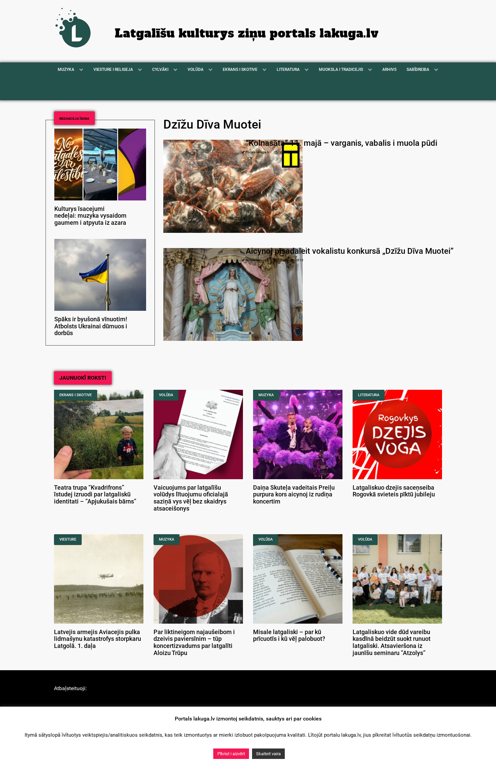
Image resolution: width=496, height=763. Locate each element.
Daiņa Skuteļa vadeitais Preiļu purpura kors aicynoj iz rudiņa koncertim (294, 494)
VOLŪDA (166, 395)
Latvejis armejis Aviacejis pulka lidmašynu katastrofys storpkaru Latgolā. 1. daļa (97, 639)
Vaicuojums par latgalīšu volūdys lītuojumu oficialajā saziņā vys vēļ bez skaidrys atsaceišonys (191, 498)
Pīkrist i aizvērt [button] (231, 753)
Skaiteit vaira (268, 753)
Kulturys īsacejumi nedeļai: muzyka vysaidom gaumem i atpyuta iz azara (90, 216)
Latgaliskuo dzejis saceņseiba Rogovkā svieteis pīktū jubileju (394, 491)
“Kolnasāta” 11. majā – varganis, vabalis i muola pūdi (341, 143)
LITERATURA (368, 395)
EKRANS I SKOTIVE (75, 395)
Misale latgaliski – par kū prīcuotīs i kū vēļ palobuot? (289, 636)
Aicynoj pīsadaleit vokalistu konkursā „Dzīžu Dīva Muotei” (349, 251)
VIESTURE (67, 539)
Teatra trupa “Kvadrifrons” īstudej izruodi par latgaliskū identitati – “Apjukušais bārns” (95, 494)
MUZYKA (266, 395)
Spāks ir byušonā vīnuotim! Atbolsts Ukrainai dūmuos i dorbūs (90, 326)
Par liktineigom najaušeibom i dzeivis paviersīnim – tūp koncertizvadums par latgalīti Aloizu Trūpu (194, 642)
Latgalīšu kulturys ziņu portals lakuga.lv (247, 33)
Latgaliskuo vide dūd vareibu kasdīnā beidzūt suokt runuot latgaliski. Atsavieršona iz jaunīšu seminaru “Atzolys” (392, 642)
